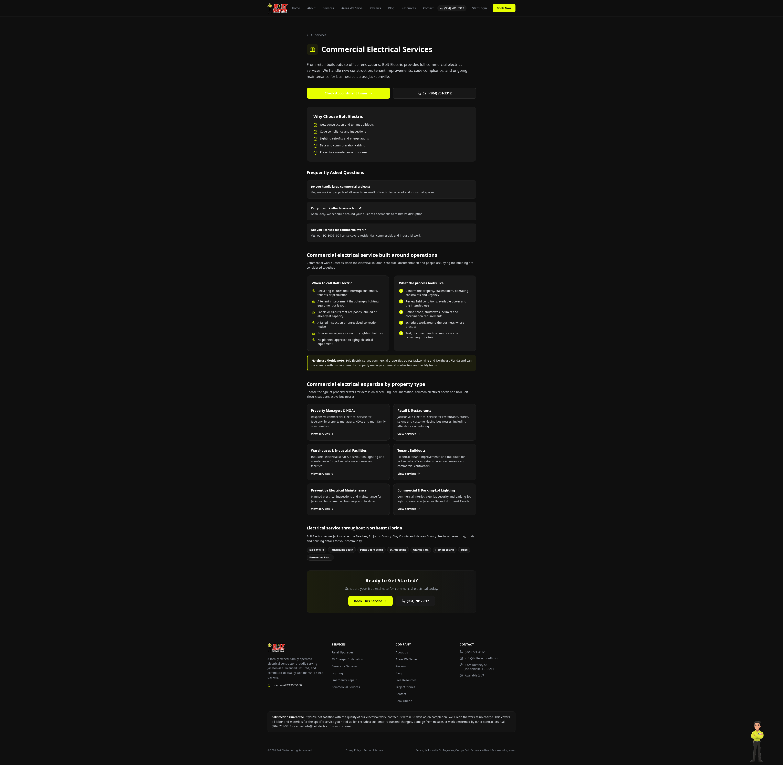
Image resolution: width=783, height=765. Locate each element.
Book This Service (368, 601)
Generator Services (344, 666)
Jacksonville (316, 549)
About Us (402, 652)
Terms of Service (373, 750)
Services (328, 8)
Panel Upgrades (342, 652)
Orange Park (420, 549)
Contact (428, 8)
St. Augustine (398, 549)
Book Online (404, 701)
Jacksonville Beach (342, 549)
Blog (391, 8)
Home (296, 8)
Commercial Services (346, 687)
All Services (318, 35)
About (311, 8)
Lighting (337, 673)
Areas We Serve (352, 8)
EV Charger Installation (347, 659)
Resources (409, 8)
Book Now (504, 8)
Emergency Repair (344, 680)
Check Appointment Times (346, 93)
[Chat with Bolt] (757, 742)
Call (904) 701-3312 (437, 93)
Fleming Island (444, 549)
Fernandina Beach (320, 557)
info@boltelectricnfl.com (481, 658)
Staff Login (479, 8)
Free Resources (406, 680)
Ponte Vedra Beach (371, 549)
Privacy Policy (353, 750)
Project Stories (405, 687)
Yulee (464, 549)
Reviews (375, 8)
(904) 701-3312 (454, 8)
